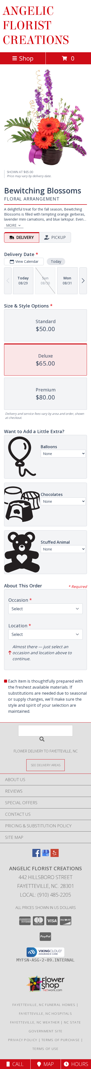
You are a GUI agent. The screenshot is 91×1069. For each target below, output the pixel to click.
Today (56, 261)
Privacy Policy (22, 1040)
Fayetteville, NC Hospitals (45, 1013)
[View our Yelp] (55, 855)
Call (17, 1064)
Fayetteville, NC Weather (35, 1022)
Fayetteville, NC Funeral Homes (43, 1004)
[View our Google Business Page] (45, 855)
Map (47, 1064)
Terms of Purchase (60, 1040)
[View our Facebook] (36, 855)
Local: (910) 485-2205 (45, 894)
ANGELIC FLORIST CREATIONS (36, 25)
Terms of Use (45, 1048)
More (11, 225)
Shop (26, 58)
